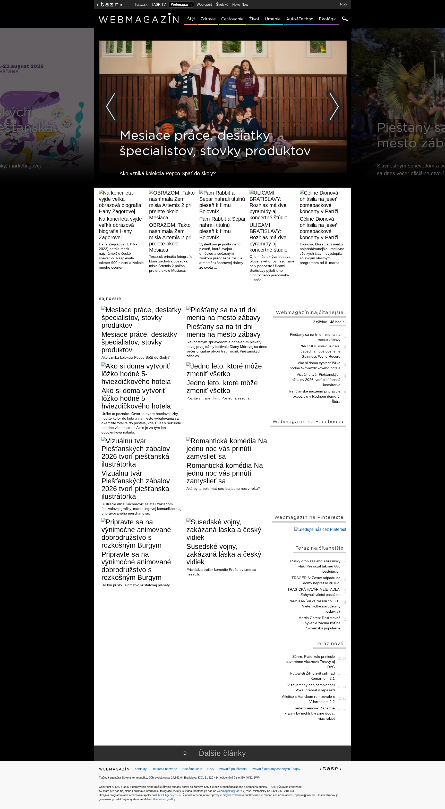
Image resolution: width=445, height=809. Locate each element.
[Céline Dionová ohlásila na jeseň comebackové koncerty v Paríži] (323, 202)
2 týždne (320, 322)
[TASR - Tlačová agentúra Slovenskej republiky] (330, 769)
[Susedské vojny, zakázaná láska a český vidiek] (227, 529)
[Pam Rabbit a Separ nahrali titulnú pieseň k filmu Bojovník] (222, 202)
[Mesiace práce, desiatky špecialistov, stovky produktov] (142, 317)
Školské (222, 4)
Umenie (273, 19)
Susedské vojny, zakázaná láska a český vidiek (223, 554)
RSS (343, 4)
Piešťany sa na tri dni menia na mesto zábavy (223, 330)
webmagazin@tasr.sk (230, 790)
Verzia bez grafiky (164, 799)
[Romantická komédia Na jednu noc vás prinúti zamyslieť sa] (227, 448)
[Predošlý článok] (110, 107)
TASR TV (159, 4)
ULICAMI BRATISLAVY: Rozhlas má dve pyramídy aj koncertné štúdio (268, 237)
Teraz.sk (141, 4)
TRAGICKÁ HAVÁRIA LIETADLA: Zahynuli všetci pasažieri (313, 592)
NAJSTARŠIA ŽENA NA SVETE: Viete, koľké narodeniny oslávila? (314, 606)
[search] (344, 19)
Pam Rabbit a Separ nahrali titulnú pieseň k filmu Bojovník (222, 228)
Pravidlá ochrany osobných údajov (276, 769)
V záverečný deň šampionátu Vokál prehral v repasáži (311, 687)
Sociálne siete (192, 769)
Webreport (204, 4)
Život (254, 19)
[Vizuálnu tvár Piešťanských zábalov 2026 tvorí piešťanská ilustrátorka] (142, 452)
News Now (240, 4)
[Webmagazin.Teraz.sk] (114, 770)
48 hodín (337, 322)
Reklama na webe (164, 769)
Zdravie (208, 19)
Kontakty (140, 769)
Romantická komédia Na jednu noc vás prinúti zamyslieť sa (224, 473)
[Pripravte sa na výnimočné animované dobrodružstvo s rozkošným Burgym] (142, 533)
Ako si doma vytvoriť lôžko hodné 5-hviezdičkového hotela (136, 398)
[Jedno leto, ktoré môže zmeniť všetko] (227, 370)
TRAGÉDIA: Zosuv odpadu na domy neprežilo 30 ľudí (316, 580)
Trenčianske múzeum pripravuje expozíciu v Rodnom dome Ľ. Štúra (314, 396)
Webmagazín (181, 4)
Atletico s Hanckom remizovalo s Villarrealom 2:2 (308, 699)
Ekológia (328, 19)
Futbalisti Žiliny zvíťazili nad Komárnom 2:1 (312, 675)
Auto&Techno (299, 19)
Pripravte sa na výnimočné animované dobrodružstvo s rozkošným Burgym (136, 565)
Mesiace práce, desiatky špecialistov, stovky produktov (139, 342)
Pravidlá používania (233, 769)
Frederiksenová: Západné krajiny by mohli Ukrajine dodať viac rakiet (310, 713)
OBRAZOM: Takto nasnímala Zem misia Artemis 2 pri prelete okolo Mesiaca (170, 237)
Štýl (191, 19)
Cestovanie (232, 19)
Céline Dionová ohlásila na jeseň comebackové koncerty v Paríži (319, 228)
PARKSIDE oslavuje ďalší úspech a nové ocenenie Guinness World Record (319, 351)
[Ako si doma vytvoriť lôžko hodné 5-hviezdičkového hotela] (142, 374)
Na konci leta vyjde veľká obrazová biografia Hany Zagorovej (120, 228)
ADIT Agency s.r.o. (169, 795)
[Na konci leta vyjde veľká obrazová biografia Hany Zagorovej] (122, 202)
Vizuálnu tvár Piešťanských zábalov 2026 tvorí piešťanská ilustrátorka (135, 484)
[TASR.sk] (109, 4)
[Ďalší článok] (334, 107)
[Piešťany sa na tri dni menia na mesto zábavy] (227, 314)
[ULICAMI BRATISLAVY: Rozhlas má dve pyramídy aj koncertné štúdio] (273, 205)
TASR (118, 786)
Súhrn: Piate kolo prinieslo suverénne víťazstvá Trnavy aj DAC (310, 661)
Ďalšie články (222, 753)
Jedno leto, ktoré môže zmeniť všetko (222, 387)
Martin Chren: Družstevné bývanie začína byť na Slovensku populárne (319, 623)
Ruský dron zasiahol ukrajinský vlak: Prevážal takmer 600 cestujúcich (315, 566)
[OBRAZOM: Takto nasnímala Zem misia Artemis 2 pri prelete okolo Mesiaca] (172, 205)
